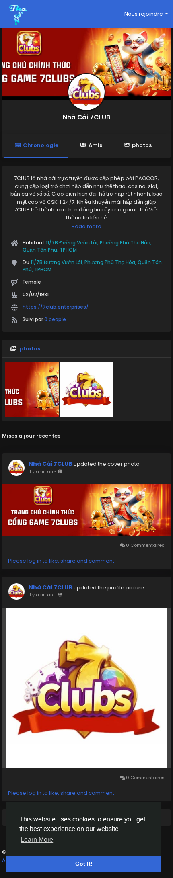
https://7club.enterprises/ (56, 306)
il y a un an (41, 471)
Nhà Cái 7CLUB (86, 117)
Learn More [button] (37, 839)
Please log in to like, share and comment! (62, 561)
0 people (55, 319)
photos (142, 145)
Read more (86, 226)
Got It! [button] (84, 863)
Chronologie (40, 145)
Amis (95, 145)
